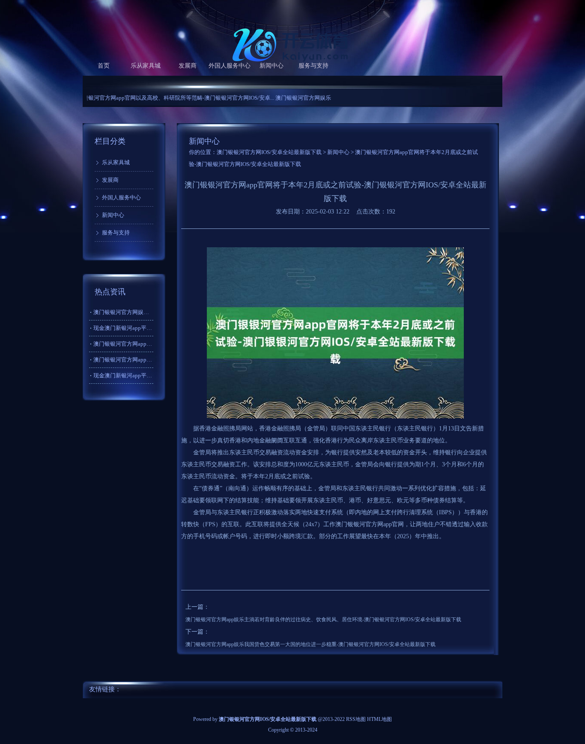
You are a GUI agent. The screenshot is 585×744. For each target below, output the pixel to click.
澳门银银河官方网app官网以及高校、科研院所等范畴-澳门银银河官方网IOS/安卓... (151, 98)
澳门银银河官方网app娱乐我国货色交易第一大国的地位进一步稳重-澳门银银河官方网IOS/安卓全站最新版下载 (310, 644)
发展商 (188, 65)
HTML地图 (379, 719)
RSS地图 (356, 719)
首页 (104, 65)
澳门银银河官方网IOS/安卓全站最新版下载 (269, 152)
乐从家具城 (146, 65)
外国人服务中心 (230, 65)
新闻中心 (272, 65)
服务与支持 (313, 65)
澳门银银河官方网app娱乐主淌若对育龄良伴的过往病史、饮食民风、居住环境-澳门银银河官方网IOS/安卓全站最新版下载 (323, 619)
